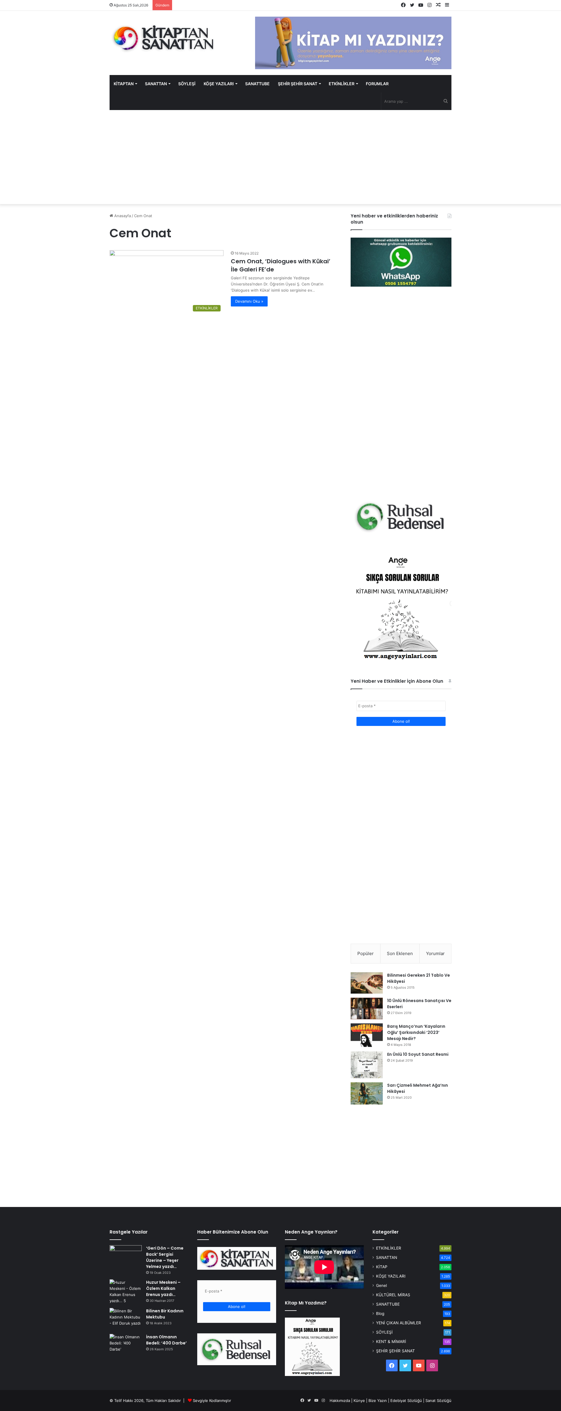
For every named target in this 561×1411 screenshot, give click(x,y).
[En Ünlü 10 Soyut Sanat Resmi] (367, 1064)
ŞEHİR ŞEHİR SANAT (297, 83)
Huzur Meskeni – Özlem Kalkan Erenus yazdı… (163, 1288)
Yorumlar (435, 953)
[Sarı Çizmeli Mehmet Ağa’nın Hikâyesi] (367, 1093)
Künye (359, 1400)
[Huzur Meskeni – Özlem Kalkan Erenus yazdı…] (126, 1291)
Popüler (365, 953)
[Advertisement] (280, 157)
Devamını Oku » (249, 301)
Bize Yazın (377, 1400)
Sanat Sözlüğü (438, 1400)
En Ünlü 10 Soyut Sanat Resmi (418, 1054)
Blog (380, 1313)
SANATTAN (156, 83)
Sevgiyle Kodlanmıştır (212, 1400)
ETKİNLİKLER (341, 83)
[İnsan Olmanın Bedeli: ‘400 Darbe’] (126, 1345)
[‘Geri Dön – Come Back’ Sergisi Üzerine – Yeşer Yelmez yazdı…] (126, 1256)
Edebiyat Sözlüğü (406, 1400)
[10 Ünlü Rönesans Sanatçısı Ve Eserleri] (367, 1008)
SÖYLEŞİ (186, 83)
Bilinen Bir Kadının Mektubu (164, 1314)
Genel (381, 1285)
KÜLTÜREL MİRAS (393, 1294)
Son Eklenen (400, 953)
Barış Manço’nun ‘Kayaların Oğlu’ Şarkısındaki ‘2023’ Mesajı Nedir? (416, 1032)
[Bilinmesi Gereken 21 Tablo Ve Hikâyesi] (367, 982)
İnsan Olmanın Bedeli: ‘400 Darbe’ (166, 1340)
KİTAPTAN (124, 83)
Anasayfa (122, 215)
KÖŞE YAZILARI (219, 83)
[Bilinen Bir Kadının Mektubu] (126, 1319)
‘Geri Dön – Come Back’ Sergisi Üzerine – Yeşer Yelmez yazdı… (164, 1257)
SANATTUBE (257, 83)
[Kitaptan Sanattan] (164, 37)
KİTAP (381, 1266)
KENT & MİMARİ (391, 1341)
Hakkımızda (340, 1400)
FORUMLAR (377, 83)
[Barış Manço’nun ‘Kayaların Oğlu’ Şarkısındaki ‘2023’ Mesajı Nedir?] (367, 1035)
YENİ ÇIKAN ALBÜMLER (398, 1323)
